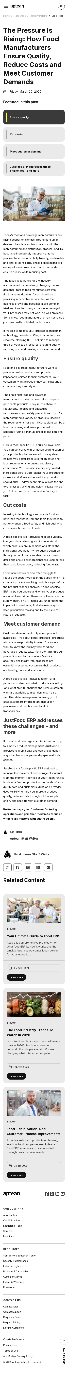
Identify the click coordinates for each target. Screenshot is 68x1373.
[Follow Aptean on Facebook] (47, 1194)
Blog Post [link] (57, 15)
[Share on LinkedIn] (38, 867)
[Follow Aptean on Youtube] (63, 1194)
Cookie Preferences (14, 1339)
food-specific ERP (17, 678)
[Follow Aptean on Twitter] (52, 1194)
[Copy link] (7, 867)
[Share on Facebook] (18, 867)
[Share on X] (28, 867)
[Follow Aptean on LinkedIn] (57, 1194)
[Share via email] (48, 867)
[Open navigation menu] (6, 6)
